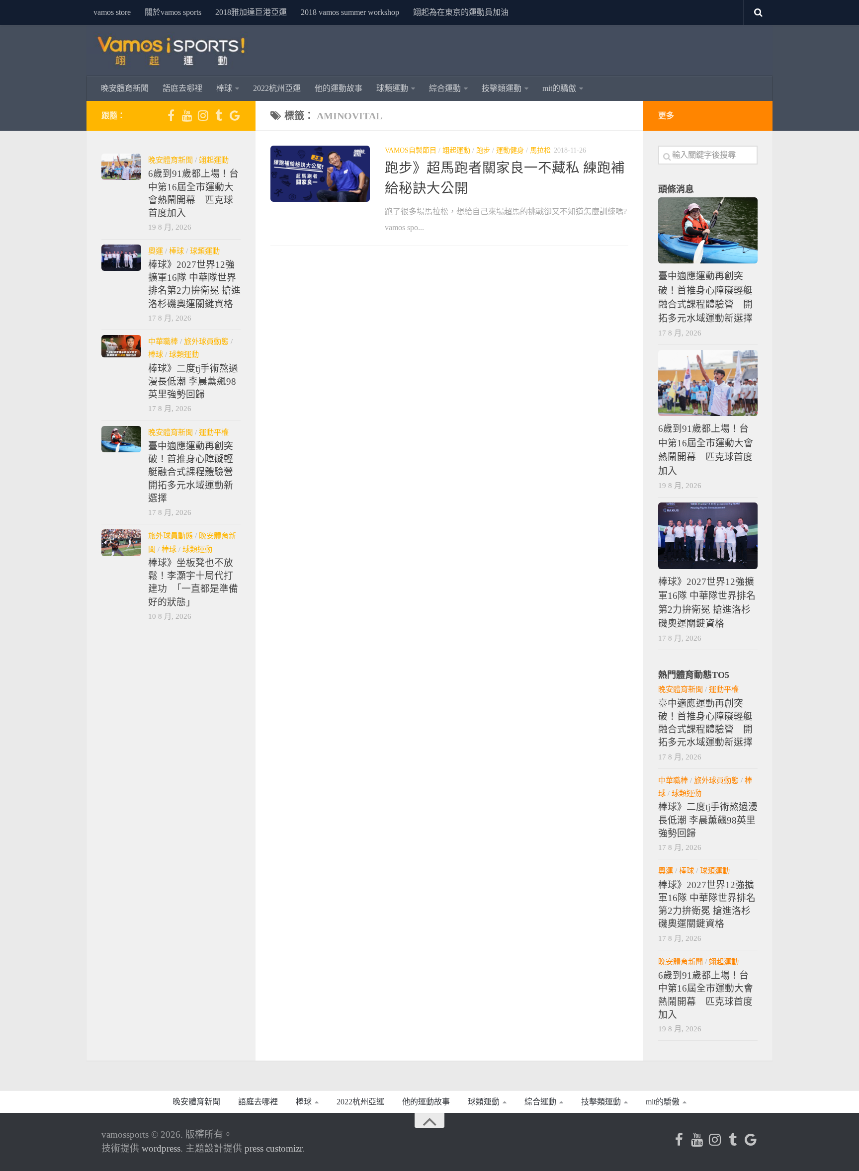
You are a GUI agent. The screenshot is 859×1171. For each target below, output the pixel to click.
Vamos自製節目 (410, 150)
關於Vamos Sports (173, 12)
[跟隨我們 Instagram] (203, 115)
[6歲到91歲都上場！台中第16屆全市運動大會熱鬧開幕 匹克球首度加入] (121, 167)
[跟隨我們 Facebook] (171, 115)
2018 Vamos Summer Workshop (350, 12)
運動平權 (214, 432)
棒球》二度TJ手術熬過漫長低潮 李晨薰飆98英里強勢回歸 (193, 381)
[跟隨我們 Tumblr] (219, 115)
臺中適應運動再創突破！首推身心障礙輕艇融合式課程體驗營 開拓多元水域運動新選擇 (195, 472)
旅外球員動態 (206, 341)
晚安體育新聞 (125, 88)
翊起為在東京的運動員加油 (461, 12)
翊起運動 (456, 150)
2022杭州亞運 (277, 88)
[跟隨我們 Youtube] (187, 115)
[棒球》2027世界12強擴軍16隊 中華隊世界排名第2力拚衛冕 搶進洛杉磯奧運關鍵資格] (121, 258)
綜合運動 (445, 88)
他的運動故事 (338, 88)
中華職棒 (163, 341)
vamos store (112, 12)
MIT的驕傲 (559, 88)
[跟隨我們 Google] (235, 115)
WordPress (161, 1148)
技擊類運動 (501, 88)
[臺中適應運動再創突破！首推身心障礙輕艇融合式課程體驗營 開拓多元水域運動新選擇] (121, 439)
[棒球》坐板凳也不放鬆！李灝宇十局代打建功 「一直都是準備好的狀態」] (121, 542)
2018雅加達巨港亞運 (251, 12)
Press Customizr (273, 1148)
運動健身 (510, 150)
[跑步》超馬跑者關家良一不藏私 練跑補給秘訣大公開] (320, 174)
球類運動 (392, 88)
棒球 (224, 88)
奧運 (155, 251)
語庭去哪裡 (182, 88)
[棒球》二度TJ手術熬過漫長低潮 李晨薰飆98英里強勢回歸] (121, 346)
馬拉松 (540, 150)
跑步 (483, 150)
